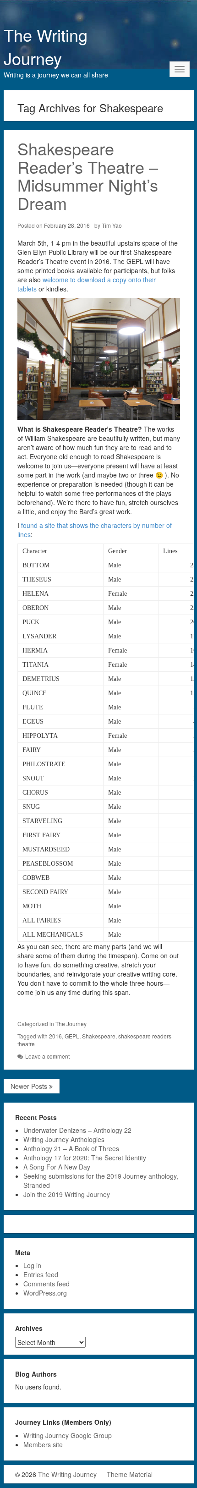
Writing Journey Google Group (67, 1435)
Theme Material (130, 1474)
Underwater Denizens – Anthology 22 (77, 1130)
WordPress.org (45, 1292)
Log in (32, 1265)
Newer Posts (30, 1086)
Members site (43, 1444)
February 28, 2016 (67, 225)
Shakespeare (98, 1036)
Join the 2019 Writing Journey (66, 1194)
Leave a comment (47, 1056)
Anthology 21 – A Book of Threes (71, 1148)
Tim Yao (112, 225)
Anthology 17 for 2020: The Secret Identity (84, 1157)
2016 (55, 1036)
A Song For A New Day (56, 1166)
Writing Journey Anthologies (63, 1139)
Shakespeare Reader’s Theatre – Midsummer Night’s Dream (87, 175)
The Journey (71, 1023)
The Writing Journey (46, 46)
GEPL (72, 1036)
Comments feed (46, 1283)
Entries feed (40, 1274)
